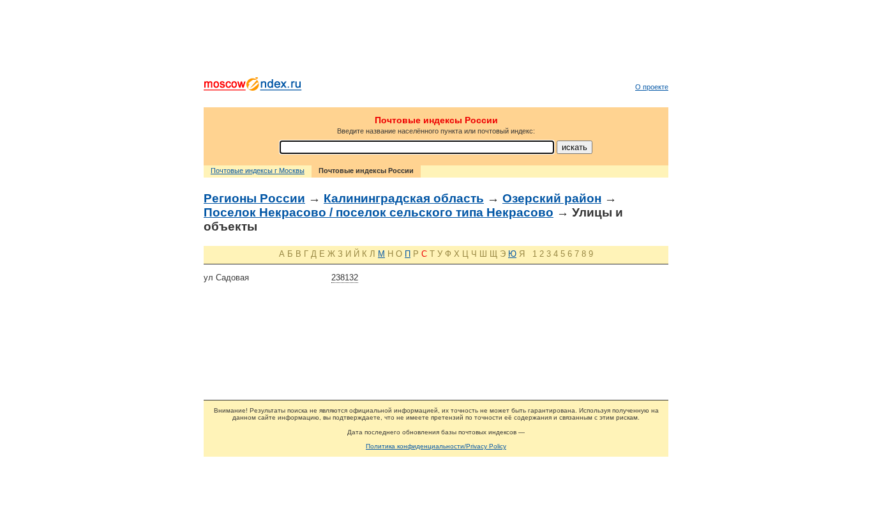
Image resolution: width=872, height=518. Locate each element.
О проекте (651, 87)
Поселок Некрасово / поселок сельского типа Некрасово (378, 212)
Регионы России (254, 198)
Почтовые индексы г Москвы (257, 170)
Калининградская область (404, 198)
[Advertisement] (436, 41)
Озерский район (551, 198)
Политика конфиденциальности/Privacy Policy (436, 446)
